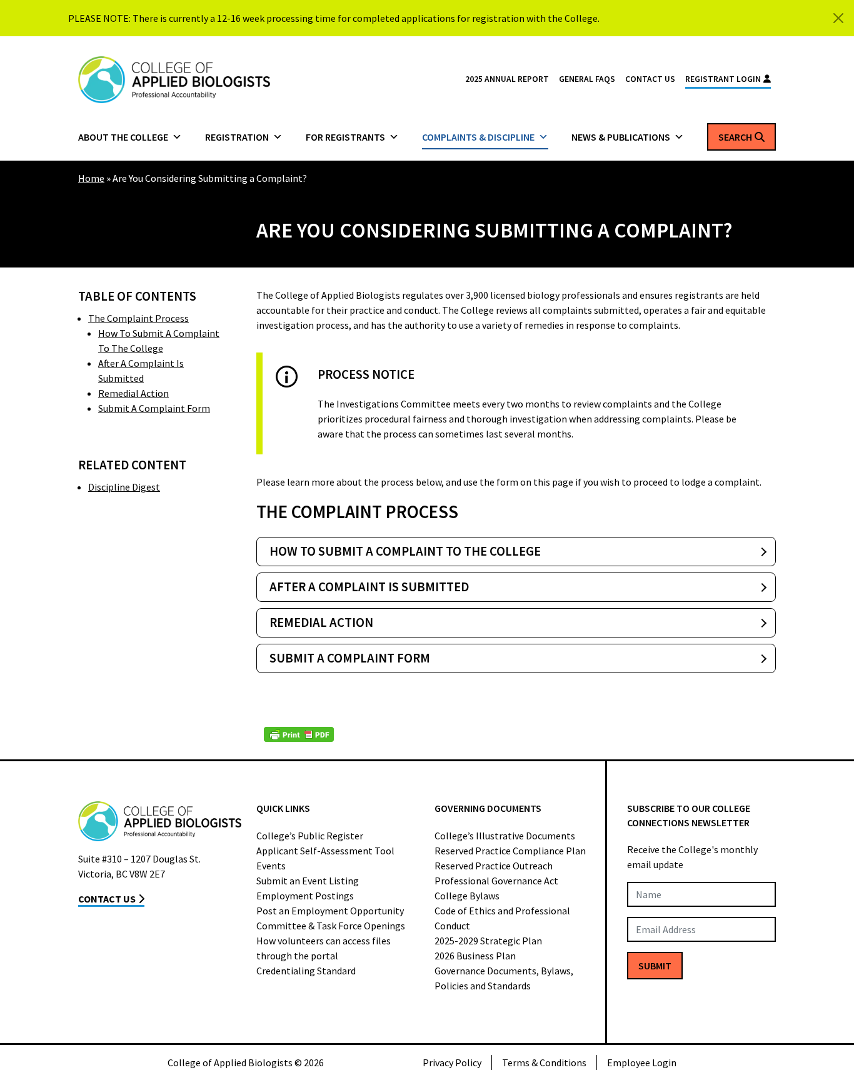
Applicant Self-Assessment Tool (325, 850)
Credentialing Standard (306, 970)
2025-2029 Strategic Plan (488, 940)
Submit (654, 965)
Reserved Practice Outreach (494, 865)
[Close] (838, 18)
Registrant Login (723, 79)
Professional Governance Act (496, 880)
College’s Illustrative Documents (505, 835)
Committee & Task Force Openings (330, 925)
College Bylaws (467, 895)
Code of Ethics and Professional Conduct (502, 918)
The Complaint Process (138, 318)
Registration (237, 137)
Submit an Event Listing (307, 880)
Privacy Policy (452, 1062)
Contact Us (650, 79)
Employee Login (641, 1062)
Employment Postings (305, 895)
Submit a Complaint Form (154, 408)
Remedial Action (133, 393)
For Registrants (345, 137)
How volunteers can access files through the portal (323, 948)
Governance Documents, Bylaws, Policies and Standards (504, 978)
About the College (123, 137)
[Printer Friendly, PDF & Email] (299, 734)
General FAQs (587, 79)
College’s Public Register (309, 835)
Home (91, 178)
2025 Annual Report (507, 79)
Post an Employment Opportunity (330, 910)
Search (735, 137)
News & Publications (620, 137)
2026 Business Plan (475, 955)
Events (271, 865)
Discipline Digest (124, 487)
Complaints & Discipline (478, 137)
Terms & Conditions (544, 1062)
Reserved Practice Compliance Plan (510, 850)
